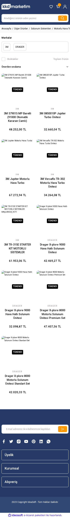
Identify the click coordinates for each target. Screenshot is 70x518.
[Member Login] (65, 6)
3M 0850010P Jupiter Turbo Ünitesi (52, 115)
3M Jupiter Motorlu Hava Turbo (17, 180)
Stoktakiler (12, 59)
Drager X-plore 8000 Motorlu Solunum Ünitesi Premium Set (52, 314)
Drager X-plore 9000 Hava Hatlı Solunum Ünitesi (52, 248)
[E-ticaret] (35, 515)
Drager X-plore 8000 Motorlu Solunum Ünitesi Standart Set (17, 379)
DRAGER (52, 240)
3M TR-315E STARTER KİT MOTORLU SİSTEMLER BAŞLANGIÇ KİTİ (17, 248)
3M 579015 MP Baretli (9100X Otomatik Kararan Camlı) (17, 117)
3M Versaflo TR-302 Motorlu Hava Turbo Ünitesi (52, 182)
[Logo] (19, 7)
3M (17, 109)
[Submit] (62, 429)
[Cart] (58, 6)
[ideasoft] (15, 515)
